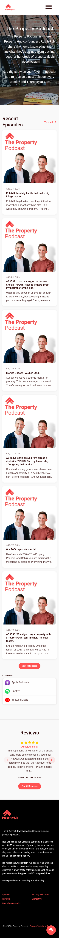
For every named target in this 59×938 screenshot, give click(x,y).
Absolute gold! (29, 746)
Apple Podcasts (20, 682)
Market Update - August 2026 (22, 372)
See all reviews (29, 786)
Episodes (6, 894)
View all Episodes (29, 666)
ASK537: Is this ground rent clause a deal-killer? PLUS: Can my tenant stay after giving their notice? (27, 461)
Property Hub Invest (40, 894)
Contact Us (37, 899)
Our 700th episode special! (21, 549)
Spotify (15, 691)
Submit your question (11, 903)
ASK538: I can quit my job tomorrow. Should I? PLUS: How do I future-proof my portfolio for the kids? (27, 285)
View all (48, 122)
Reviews (6, 899)
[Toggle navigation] (48, 7)
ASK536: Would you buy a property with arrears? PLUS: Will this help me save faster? (28, 637)
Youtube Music (19, 699)
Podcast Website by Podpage (42, 926)
